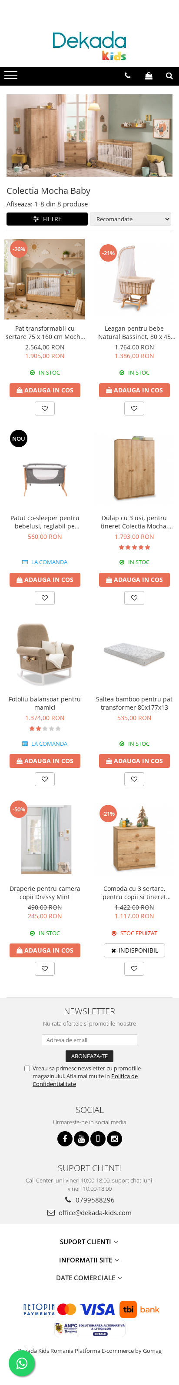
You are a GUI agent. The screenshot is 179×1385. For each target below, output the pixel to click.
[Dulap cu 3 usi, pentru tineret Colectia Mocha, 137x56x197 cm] (134, 468)
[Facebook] (65, 1138)
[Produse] (12, 77)
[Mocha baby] (89, 135)
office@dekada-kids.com (94, 1212)
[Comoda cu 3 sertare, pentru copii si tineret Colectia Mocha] (134, 840)
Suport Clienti (86, 1241)
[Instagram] (114, 1138)
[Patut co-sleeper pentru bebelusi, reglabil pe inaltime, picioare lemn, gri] (44, 468)
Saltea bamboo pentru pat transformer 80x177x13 (134, 703)
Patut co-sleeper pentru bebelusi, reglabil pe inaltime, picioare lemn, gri (45, 522)
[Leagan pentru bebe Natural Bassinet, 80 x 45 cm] (134, 279)
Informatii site (86, 1259)
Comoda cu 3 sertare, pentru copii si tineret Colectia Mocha (134, 892)
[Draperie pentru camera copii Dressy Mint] (44, 839)
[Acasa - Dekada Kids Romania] (89, 45)
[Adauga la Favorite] (45, 408)
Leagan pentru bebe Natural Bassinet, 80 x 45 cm (134, 332)
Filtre (51, 219)
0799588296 (94, 1200)
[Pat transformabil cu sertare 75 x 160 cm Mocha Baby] (44, 279)
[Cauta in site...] (169, 75)
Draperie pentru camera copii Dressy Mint (45, 892)
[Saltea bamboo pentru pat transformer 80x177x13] (134, 654)
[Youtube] (81, 1138)
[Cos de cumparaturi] (149, 75)
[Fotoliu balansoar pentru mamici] (44, 654)
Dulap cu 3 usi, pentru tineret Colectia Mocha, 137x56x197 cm (134, 522)
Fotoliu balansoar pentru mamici (45, 703)
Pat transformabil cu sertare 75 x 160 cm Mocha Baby (45, 332)
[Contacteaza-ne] (127, 75)
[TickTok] (98, 1138)
